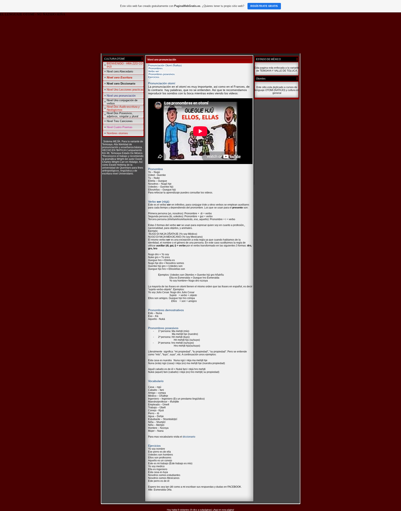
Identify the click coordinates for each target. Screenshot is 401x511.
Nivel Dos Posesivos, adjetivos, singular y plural (122, 115)
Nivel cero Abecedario (120, 71)
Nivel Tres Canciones (120, 121)
